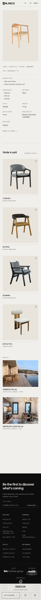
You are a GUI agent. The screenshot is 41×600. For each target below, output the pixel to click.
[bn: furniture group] (13, 571)
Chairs (22, 66)
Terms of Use (8, 557)
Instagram (26, 549)
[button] (20, 35)
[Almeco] (9, 3)
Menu (36, 3)
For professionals (28, 536)
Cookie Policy (9, 553)
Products (13, 66)
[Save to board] (35, 595)
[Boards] (30, 3)
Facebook (26, 553)
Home (5, 66)
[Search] (25, 3)
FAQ (23, 531)
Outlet (6, 527)
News (24, 527)
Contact (26, 523)
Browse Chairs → (31, 153)
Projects (7, 519)
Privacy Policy (9, 549)
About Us (26, 519)
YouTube (26, 557)
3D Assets (9, 537)
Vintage (5, 106)
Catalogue (7, 523)
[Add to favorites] (36, 161)
